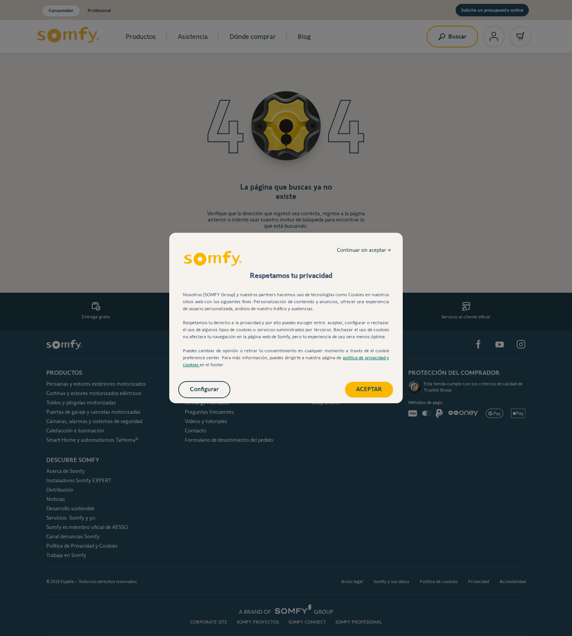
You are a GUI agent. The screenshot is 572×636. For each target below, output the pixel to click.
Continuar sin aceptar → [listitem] (364, 250)
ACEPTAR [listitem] (369, 389)
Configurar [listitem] (204, 389)
